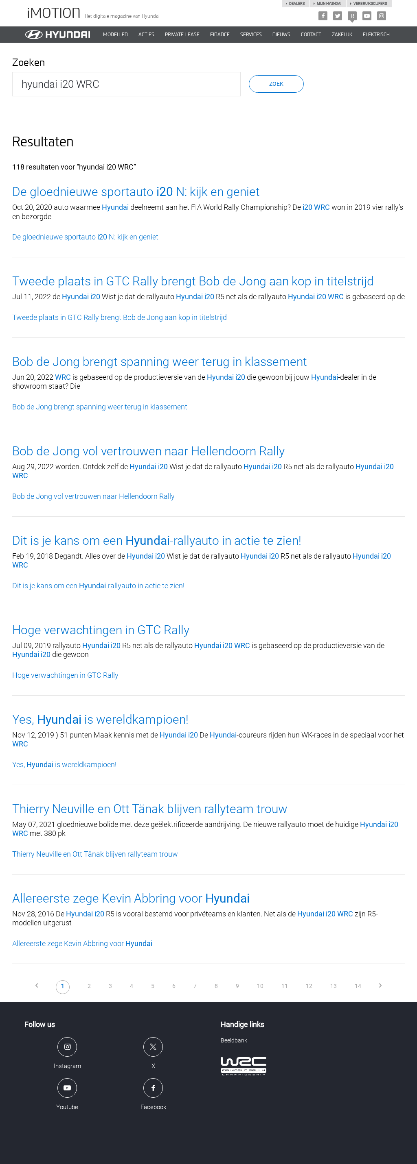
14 (358, 986)
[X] (337, 15)
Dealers (297, 4)
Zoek (276, 84)
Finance (220, 34)
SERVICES (251, 34)
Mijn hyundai (329, 4)
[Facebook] (322, 15)
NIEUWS (281, 34)
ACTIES (146, 34)
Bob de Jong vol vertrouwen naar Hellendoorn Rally (148, 451)
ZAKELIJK (342, 34)
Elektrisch (376, 34)
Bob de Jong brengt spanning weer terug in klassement (159, 362)
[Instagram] (381, 15)
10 (260, 986)
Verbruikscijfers (370, 4)
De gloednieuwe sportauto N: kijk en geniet (136, 192)
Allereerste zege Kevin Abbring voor (131, 898)
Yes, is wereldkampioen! (100, 719)
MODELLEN (115, 34)
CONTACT (311, 34)
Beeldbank (234, 1040)
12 (309, 986)
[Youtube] (366, 15)
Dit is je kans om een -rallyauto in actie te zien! (156, 540)
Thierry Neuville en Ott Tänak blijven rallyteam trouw (150, 809)
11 (284, 986)
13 (333, 986)
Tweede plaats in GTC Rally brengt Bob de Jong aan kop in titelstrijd (193, 281)
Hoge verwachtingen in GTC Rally (100, 630)
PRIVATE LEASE (182, 34)
